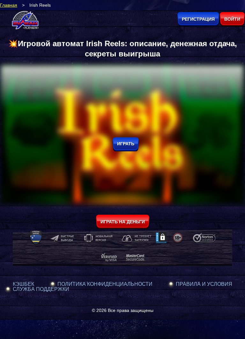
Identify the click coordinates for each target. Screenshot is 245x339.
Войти (232, 19)
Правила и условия (204, 284)
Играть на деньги (122, 221)
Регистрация (198, 19)
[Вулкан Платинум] (25, 20)
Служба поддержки (41, 289)
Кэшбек (23, 284)
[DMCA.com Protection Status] (161, 241)
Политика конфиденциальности (104, 284)
